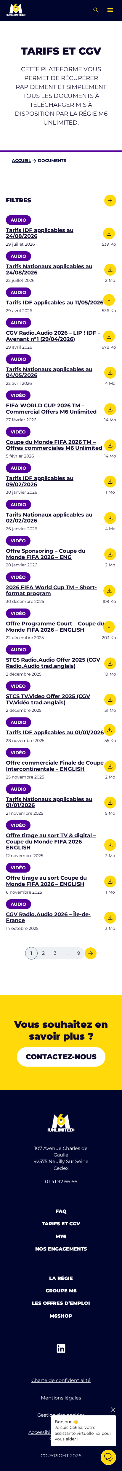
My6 (61, 1236)
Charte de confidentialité (61, 1380)
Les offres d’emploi (61, 1303)
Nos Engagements (61, 1249)
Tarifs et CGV (61, 1224)
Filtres (18, 200)
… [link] (66, 953)
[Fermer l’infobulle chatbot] (113, 1410)
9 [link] (78, 953)
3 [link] (55, 953)
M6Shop (61, 1316)
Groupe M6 (61, 1291)
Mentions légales (61, 1398)
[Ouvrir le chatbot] (108, 1457)
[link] (91, 953)
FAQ (61, 1211)
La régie (61, 1278)
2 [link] (43, 953)
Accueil (21, 160)
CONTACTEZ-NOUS (61, 1056)
